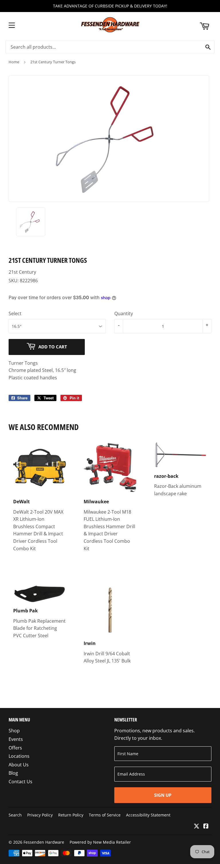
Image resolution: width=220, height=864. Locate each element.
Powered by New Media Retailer (100, 842)
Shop (14, 730)
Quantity (123, 313)
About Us (19, 765)
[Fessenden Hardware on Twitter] (196, 826)
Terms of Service (105, 815)
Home (14, 61)
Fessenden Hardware (43, 842)
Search (15, 815)
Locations (19, 756)
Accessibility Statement (148, 815)
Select (15, 313)
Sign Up (162, 795)
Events (16, 739)
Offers (15, 748)
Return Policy (70, 815)
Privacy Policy (40, 815)
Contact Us (20, 781)
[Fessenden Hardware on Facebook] (206, 826)
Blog (13, 773)
